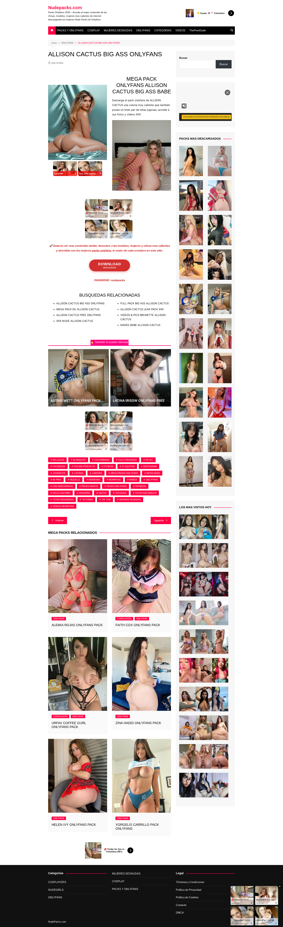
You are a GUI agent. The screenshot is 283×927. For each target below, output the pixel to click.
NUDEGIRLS (56, 889)
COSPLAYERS (124, 618)
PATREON (140, 486)
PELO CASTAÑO (61, 493)
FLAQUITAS (128, 466)
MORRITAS (115, 479)
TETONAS (87, 499)
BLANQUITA (79, 459)
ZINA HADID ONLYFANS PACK (138, 723)
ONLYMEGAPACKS (63, 486)
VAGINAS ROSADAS (130, 499)
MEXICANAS (153, 473)
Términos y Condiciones (190, 882)
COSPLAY (93, 30)
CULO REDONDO (127, 459)
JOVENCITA (59, 473)
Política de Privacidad (188, 889)
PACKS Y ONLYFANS (70, 30)
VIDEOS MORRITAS (63, 506)
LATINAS (78, 473)
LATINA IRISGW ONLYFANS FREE (139, 400)
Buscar (183, 57)
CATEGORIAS (162, 30)
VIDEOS (180, 30)
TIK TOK (106, 499)
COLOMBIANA (102, 459)
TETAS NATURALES (145, 493)
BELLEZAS (58, 459)
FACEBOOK (59, 466)
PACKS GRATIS (90, 486)
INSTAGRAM (150, 466)
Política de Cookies (187, 897)
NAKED (133, 479)
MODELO (75, 479)
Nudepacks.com (65, 7)
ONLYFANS (143, 30)
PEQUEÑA (84, 493)
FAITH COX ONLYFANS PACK (137, 625)
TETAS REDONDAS (63, 499)
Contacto (181, 905)
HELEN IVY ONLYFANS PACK (74, 824)
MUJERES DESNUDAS (118, 30)
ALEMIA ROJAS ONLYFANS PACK (77, 625)
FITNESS (108, 466)
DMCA (180, 912)
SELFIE (102, 493)
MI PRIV (57, 479)
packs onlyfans (101, 250)
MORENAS (94, 479)
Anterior (59, 520)
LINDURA (97, 473)
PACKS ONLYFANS (117, 486)
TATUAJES (120, 493)
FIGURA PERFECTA (84, 466)
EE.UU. (149, 459)
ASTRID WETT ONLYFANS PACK (76, 400)
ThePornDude (197, 30)
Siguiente (159, 520)
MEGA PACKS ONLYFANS (124, 473)
